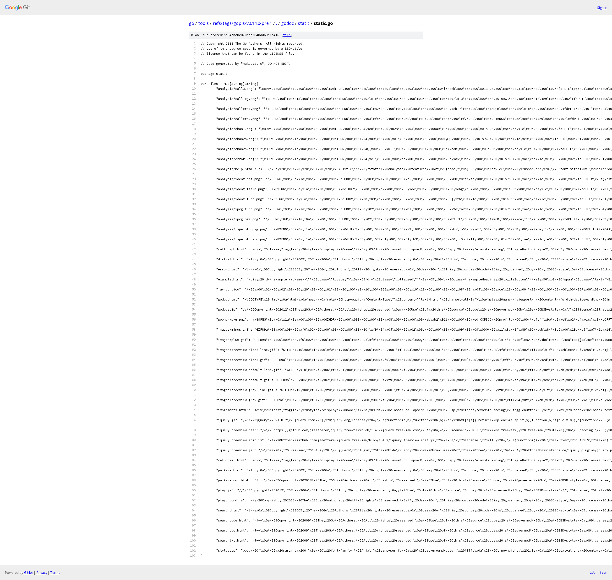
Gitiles (28, 572)
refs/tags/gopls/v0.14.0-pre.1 (242, 23)
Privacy (41, 572)
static (304, 23)
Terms (55, 572)
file (287, 35)
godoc (287, 23)
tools (203, 23)
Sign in (602, 7)
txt (592, 572)
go (191, 23)
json (603, 572)
